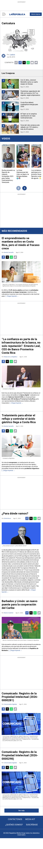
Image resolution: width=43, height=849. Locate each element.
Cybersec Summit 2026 (15, 397)
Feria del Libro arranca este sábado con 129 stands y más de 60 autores (30, 127)
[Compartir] (36, 62)
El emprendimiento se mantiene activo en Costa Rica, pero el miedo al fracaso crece (21, 243)
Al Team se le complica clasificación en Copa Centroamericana (28, 116)
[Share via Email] (32, 62)
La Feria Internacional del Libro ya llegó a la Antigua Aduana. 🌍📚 (22, 174)
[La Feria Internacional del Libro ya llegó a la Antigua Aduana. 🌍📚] (23, 156)
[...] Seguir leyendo (11, 296)
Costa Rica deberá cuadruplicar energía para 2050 (29, 104)
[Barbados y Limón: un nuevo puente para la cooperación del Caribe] (21, 628)
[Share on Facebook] (20, 62)
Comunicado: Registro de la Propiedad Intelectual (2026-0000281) (20, 697)
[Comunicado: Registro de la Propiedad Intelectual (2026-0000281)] (21, 724)
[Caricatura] (21, 40)
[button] (36, 14)
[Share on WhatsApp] (28, 62)
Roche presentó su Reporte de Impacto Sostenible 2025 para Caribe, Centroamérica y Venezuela (8, 176)
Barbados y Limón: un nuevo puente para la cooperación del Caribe (19, 604)
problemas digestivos (32, 468)
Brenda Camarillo (9, 252)
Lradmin (12, 54)
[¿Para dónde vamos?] (21, 533)
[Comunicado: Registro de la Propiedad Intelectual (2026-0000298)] (21, 782)
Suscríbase (32, 824)
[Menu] (3, 14)
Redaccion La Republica (10, 357)
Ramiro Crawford (8, 613)
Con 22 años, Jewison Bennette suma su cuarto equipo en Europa (29, 82)
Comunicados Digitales (10, 704)
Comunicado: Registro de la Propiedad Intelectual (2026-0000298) (20, 755)
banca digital (24, 395)
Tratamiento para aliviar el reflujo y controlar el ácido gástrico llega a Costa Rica (19, 419)
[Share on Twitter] (24, 62)
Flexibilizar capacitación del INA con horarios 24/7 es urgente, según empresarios (30, 93)
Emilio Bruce (7, 518)
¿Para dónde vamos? (15, 513)
